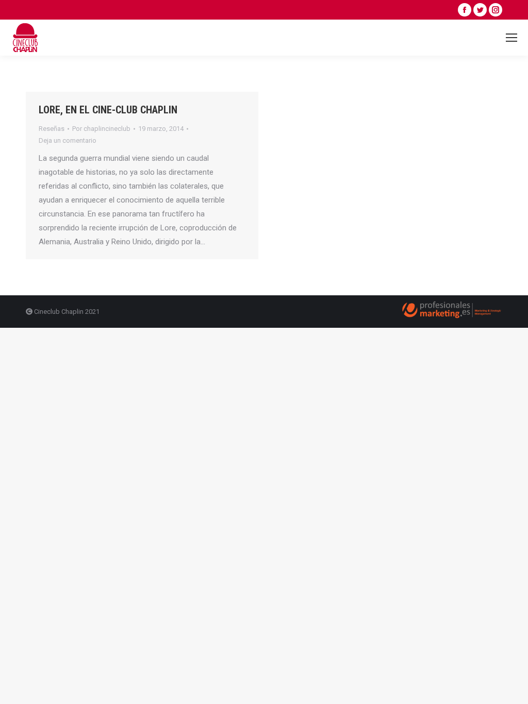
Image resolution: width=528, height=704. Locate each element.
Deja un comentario (67, 140)
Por (101, 128)
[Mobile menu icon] (511, 37)
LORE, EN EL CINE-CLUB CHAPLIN (108, 110)
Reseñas (51, 128)
